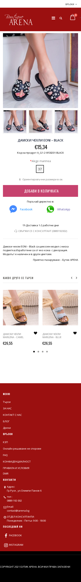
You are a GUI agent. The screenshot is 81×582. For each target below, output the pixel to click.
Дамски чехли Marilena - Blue (51, 335)
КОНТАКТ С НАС (12, 415)
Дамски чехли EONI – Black (40, 140)
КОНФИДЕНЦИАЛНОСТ (17, 461)
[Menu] (53, 18)
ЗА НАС (7, 408)
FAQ (5, 455)
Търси (7, 402)
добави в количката (41, 190)
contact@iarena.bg (18, 510)
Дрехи (7, 428)
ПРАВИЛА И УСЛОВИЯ (16, 468)
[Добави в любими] (35, 333)
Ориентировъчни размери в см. (42, 179)
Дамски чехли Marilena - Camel (13, 335)
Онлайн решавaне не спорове (22, 448)
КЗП (5, 442)
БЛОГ (6, 421)
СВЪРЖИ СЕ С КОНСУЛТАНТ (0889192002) (42, 231)
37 (40, 169)
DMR (5, 473)
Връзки (69, 4)
